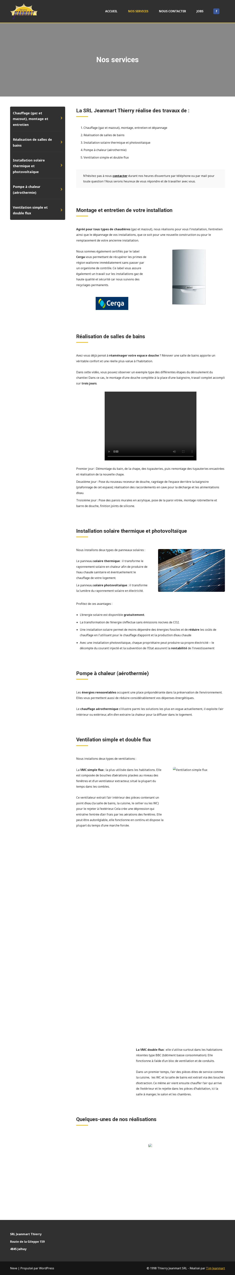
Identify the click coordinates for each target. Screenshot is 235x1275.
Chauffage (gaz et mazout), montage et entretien (30, 119)
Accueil (111, 11)
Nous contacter (172, 11)
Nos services (138, 11)
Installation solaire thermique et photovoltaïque (29, 166)
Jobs (200, 11)
